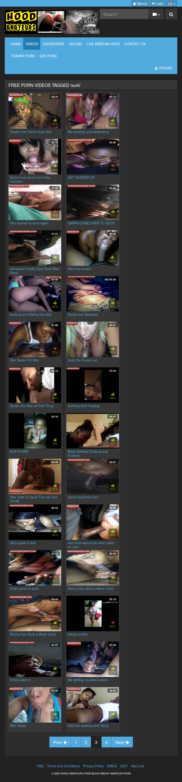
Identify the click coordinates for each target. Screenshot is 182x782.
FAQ (40, 766)
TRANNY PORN (23, 55)
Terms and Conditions (63, 766)
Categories (53, 43)
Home (16, 43)
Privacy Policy (93, 766)
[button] (171, 3)
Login (159, 3)
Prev (58, 742)
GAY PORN (48, 55)
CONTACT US (135, 43)
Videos (32, 43)
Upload (75, 43)
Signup (141, 3)
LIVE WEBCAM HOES (103, 43)
